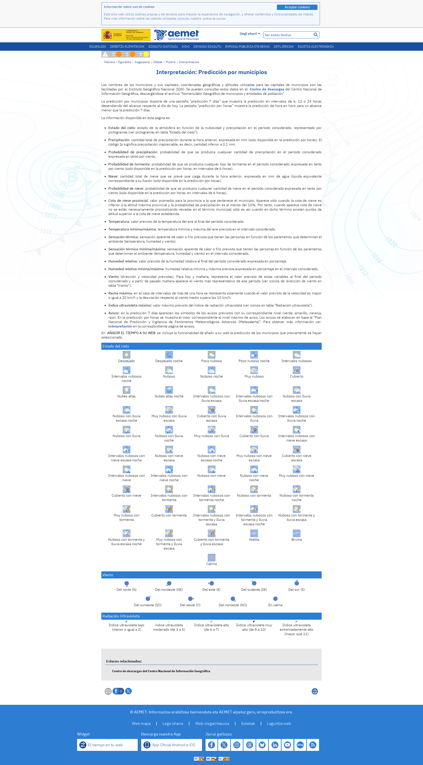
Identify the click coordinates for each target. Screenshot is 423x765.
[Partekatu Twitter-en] (128, 691)
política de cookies (214, 19)
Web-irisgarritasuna (212, 723)
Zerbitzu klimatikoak (127, 47)
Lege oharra (173, 723)
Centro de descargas (267, 89)
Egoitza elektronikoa (316, 47)
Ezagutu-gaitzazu (163, 47)
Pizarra (170, 62)
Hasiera (109, 62)
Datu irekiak (284, 47)
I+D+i (185, 47)
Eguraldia (97, 47)
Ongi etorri (248, 33)
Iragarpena (142, 62)
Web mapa (141, 723)
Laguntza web (279, 723)
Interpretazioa (189, 62)
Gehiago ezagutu (207, 47)
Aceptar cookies (297, 7)
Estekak (248, 723)
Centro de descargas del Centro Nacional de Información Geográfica (161, 671)
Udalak (157, 62)
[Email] (108, 693)
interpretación (120, 326)
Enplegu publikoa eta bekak (247, 47)
